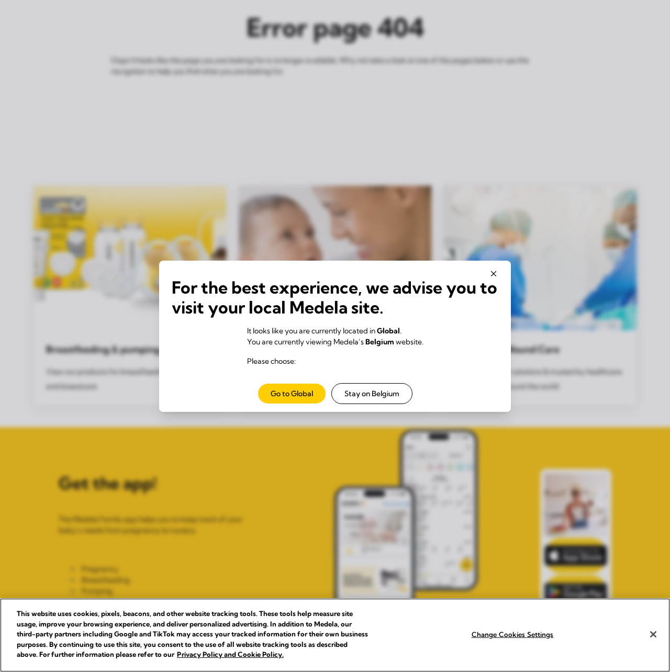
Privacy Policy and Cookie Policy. (230, 654)
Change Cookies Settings (513, 634)
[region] (335, 635)
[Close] (653, 634)
